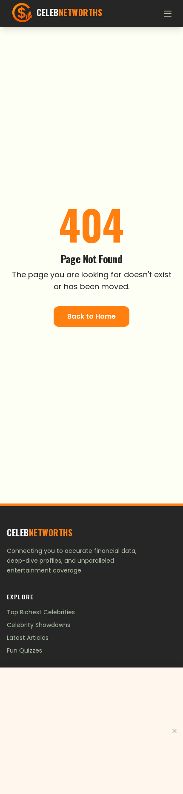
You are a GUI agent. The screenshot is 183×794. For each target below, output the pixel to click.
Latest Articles (28, 637)
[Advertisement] (91, 731)
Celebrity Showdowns (38, 625)
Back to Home (91, 316)
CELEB (39, 532)
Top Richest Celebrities (41, 612)
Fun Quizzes (24, 650)
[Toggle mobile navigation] (167, 13)
